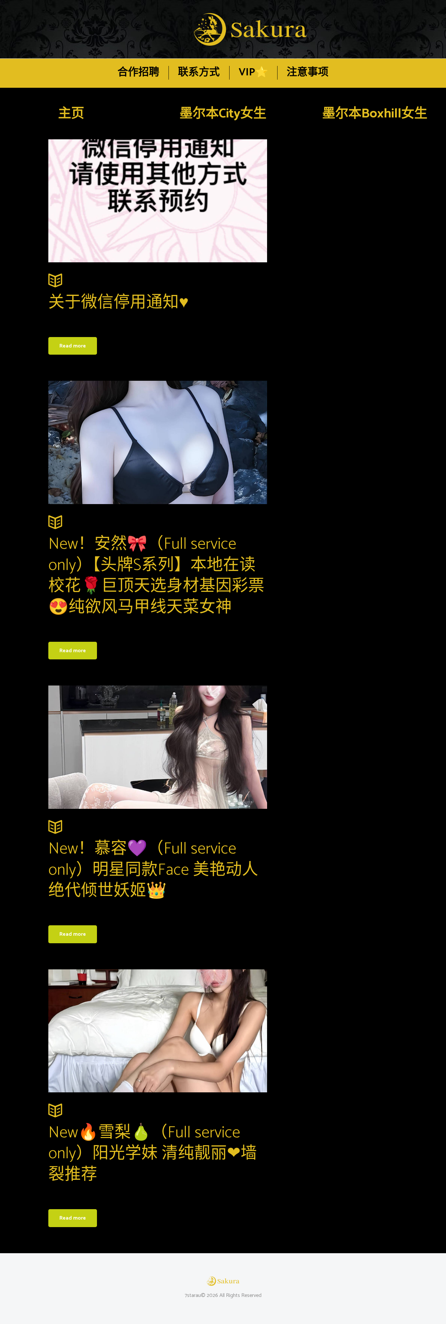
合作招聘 (138, 72)
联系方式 (199, 72)
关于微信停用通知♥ (118, 302)
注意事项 (307, 72)
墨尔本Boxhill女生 (374, 114)
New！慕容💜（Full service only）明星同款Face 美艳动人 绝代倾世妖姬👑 (153, 870)
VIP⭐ (253, 72)
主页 (71, 114)
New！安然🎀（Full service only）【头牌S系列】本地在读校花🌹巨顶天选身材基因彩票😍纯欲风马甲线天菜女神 (156, 576)
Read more (72, 346)
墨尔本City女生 (223, 114)
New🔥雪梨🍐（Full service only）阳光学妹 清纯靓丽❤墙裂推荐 (152, 1153)
